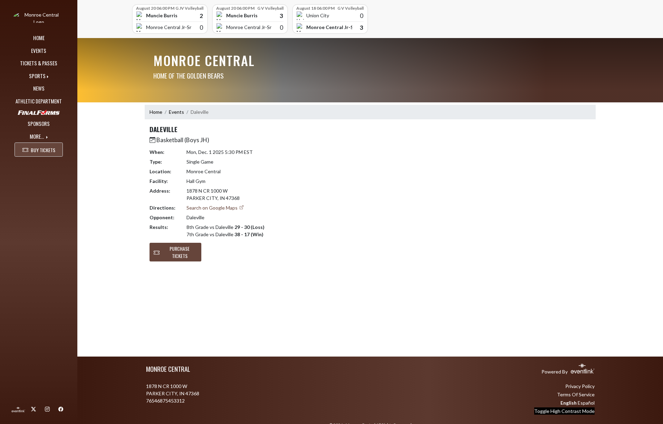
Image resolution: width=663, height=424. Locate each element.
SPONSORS (39, 123)
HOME (39, 38)
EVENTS (38, 50)
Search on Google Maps (212, 208)
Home (156, 112)
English (568, 403)
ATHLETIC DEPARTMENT (39, 101)
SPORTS (37, 76)
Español (586, 403)
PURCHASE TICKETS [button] (180, 252)
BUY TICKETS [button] (43, 150)
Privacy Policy (580, 386)
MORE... (37, 136)
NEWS (39, 88)
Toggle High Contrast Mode (564, 411)
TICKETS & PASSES (38, 63)
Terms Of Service (576, 394)
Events (176, 112)
